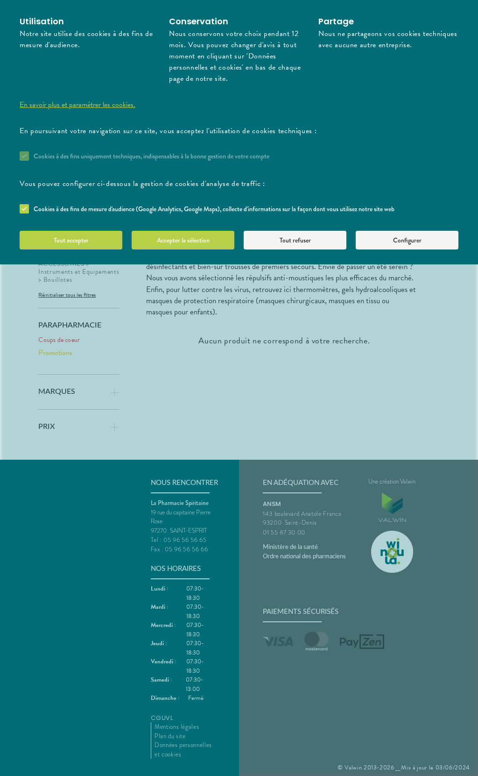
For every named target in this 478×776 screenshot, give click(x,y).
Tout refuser (295, 240)
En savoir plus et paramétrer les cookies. (77, 104)
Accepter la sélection (183, 240)
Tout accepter (71, 240)
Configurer (407, 240)
